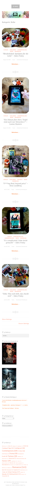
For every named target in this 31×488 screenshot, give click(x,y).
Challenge (13, 49)
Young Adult (5, 476)
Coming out (19, 448)
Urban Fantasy (13, 472)
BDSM (25, 446)
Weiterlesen (15, 64)
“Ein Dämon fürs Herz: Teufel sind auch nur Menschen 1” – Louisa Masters (15, 122)
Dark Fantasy (5, 453)
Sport (4, 469)
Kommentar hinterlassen (22, 59)
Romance (19, 467)
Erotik (4, 456)
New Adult (5, 464)
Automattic (21, 485)
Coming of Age (8, 448)
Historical (12, 458)
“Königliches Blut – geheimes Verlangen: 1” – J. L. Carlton (15, 405)
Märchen (12, 463)
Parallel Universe (19, 464)
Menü (16, 6)
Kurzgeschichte (18, 236)
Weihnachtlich (15, 474)
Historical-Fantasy (21, 458)
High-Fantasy (5, 458)
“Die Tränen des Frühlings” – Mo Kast (10, 408)
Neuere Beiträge (23, 323)
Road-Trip (4, 467)
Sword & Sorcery (23, 469)
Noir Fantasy (12, 464)
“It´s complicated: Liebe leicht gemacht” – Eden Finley (15, 241)
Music (19, 461)
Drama (13, 453)
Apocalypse (20, 446)
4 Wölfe (5, 115)
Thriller (4, 472)
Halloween (20, 456)
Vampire (22, 472)
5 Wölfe (5, 49)
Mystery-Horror (5, 462)
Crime (21, 451)
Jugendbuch (14, 461)
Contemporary (10, 451)
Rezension (18, 51)
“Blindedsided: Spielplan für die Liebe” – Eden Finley (15, 55)
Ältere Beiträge (7, 319)
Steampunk (10, 469)
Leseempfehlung (22, 49)
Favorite (19, 179)
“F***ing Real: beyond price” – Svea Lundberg (15, 184)
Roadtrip (9, 467)
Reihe (11, 51)
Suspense (16, 469)
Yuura (13, 59)
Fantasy (12, 456)
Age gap (15, 446)
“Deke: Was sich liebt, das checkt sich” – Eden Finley (15, 295)
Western (23, 474)
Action (10, 446)
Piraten (26, 464)
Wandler (5, 474)
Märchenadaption (19, 462)
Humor (6, 461)
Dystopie (21, 453)
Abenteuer (4, 446)
